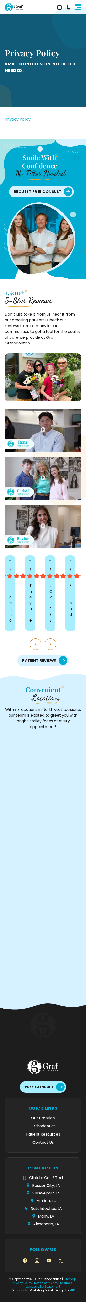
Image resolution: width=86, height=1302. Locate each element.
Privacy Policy (18, 119)
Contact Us (43, 1142)
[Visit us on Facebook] (25, 1261)
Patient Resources (43, 1134)
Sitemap (70, 1279)
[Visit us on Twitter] (61, 1261)
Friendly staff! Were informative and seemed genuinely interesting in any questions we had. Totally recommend (71, 602)
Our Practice (43, 1118)
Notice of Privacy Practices (53, 1283)
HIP (72, 1290)
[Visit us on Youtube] (49, 1261)
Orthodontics (43, 1126)
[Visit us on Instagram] (37, 1261)
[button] (78, 7)
